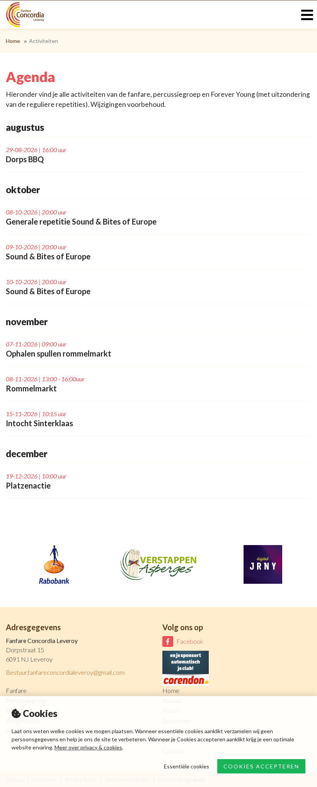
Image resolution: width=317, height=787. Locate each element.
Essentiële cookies (186, 766)
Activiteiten (43, 41)
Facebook (189, 641)
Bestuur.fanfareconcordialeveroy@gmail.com (65, 672)
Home (13, 41)
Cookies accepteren (261, 766)
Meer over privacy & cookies (88, 747)
